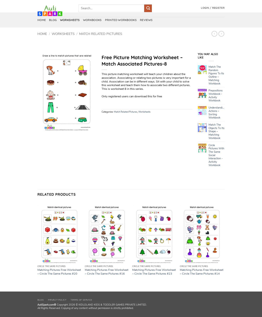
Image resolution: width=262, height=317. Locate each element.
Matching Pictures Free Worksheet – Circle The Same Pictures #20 (59, 272)
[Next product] (214, 34)
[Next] (223, 244)
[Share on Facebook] (105, 119)
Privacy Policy (57, 299)
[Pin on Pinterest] (124, 119)
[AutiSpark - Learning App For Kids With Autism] (55, 10)
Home (42, 34)
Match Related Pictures (100, 34)
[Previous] (37, 244)
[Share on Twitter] (111, 119)
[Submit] (148, 8)
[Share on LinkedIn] (130, 119)
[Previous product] (221, 34)
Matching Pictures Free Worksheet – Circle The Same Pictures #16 (106, 272)
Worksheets (63, 34)
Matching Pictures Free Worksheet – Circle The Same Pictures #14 (201, 272)
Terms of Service (81, 299)
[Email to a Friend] (118, 119)
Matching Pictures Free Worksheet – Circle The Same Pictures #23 (154, 272)
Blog (40, 299)
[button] (213, 7)
